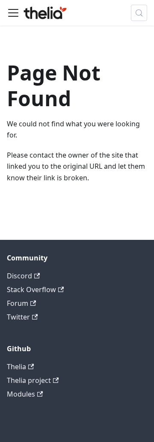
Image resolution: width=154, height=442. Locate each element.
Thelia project (29, 380)
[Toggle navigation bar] (13, 12)
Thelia (16, 366)
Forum (17, 303)
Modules (21, 394)
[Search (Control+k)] (139, 13)
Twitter (18, 317)
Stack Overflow (31, 289)
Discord (19, 276)
